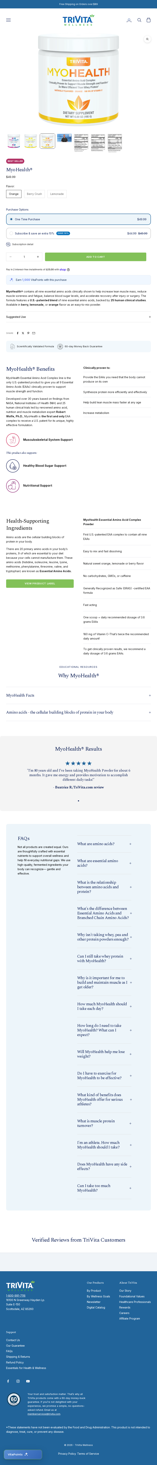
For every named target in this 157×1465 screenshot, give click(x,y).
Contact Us (13, 1340)
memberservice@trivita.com (44, 1414)
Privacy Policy (67, 1453)
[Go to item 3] (47, 141)
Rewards (124, 1307)
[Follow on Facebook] (8, 1381)
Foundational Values (132, 1296)
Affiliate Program (129, 1318)
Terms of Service (88, 1453)
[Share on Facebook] (17, 333)
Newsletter (94, 1301)
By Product (94, 1290)
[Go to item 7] (115, 143)
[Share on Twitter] (23, 333)
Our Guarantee (15, 1345)
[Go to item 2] (30, 141)
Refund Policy (15, 1362)
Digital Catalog (96, 1307)
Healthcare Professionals (135, 1301)
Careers (124, 1313)
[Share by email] (33, 333)
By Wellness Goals (98, 1296)
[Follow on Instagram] (18, 1381)
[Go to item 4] (64, 137)
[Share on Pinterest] (28, 333)
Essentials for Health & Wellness (26, 1368)
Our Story (125, 1290)
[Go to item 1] (13, 141)
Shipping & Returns (18, 1356)
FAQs (9, 1351)
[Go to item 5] (81, 143)
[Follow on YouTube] (28, 1381)
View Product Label (40, 583)
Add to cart (95, 256)
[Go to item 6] (98, 142)
